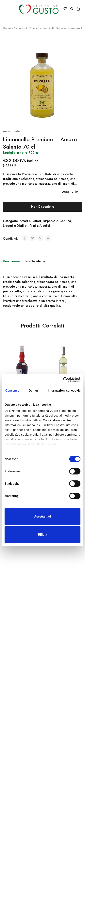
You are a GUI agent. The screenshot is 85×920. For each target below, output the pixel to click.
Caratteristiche (34, 261)
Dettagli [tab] (34, 390)
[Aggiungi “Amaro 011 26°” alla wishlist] (38, 352)
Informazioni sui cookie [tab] (64, 390)
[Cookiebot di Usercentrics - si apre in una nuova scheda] (63, 379)
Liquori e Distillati (15, 225)
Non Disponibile (42, 206)
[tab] (12, 261)
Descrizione (11, 261)
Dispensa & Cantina (26, 28)
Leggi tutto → (71, 191)
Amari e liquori (30, 221)
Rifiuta (42, 534)
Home (7, 28)
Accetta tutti (42, 516)
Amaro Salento (14, 131)
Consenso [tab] (12, 390)
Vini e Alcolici (40, 225)
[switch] (74, 471)
